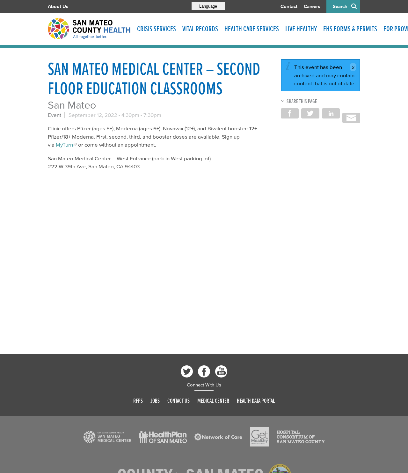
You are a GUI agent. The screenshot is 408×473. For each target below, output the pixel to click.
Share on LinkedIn (331, 113)
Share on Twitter (310, 113)
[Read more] (107, 437)
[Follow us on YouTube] (221, 371)
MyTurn (64, 144)
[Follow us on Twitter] (187, 371)
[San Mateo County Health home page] (89, 29)
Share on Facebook (290, 113)
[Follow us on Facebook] (204, 371)
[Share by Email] (351, 118)
